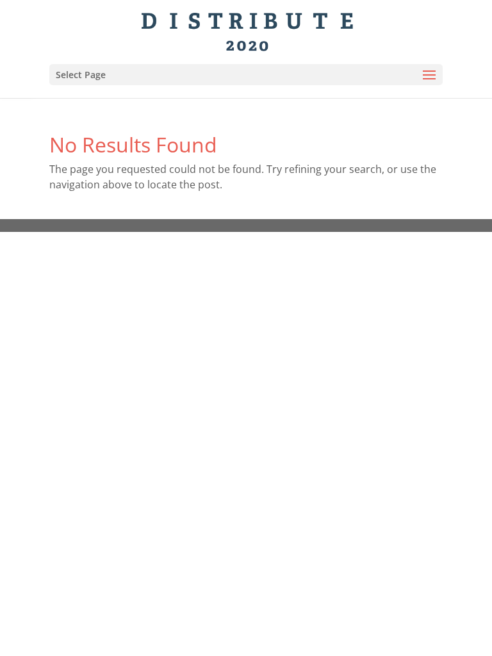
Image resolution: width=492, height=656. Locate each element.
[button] (429, 75)
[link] (248, 31)
